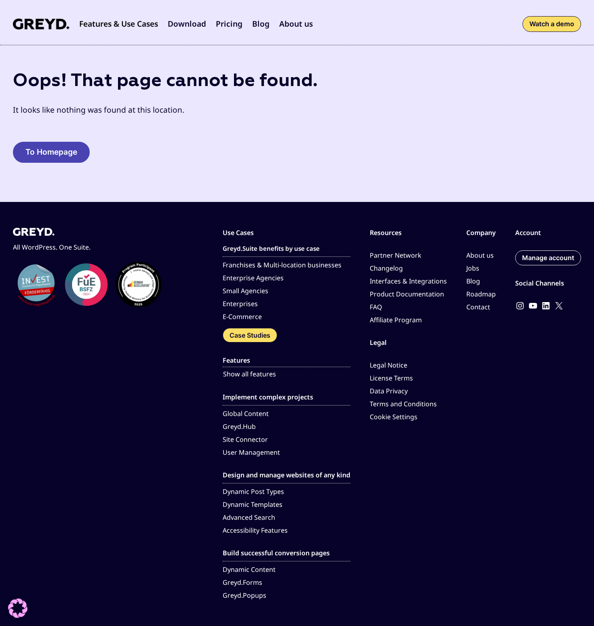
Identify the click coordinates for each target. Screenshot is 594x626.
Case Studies (250, 335)
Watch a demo (551, 24)
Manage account (548, 258)
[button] (118, 24)
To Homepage (51, 152)
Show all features (249, 374)
